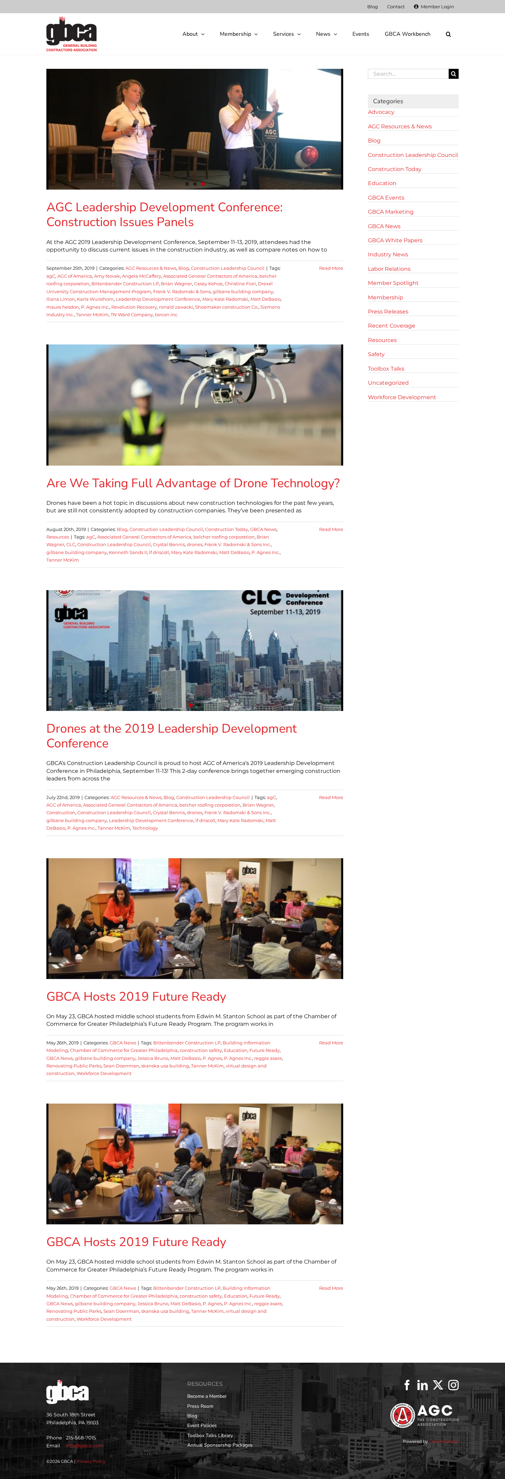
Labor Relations (389, 269)
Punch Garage (444, 1441)
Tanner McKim (92, 314)
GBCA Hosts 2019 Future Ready (136, 996)
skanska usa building (165, 1065)
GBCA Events (386, 197)
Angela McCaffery (141, 276)
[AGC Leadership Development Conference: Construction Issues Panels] (194, 129)
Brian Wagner (176, 283)
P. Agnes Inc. (95, 307)
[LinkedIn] (422, 1385)
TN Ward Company (132, 314)
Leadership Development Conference (158, 299)
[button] (448, 34)
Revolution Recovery (134, 307)
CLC (70, 544)
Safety (376, 354)
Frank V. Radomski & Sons (182, 291)
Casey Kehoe (208, 283)
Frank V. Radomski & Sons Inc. (237, 544)
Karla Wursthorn (95, 299)
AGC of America (74, 276)
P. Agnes (212, 1058)
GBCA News (263, 529)
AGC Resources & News (150, 268)
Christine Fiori (240, 283)
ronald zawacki (176, 307)
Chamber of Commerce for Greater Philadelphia (124, 1050)
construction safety (201, 1050)
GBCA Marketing (391, 212)
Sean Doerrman (121, 1065)
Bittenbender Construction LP (125, 283)
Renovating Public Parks (73, 1065)
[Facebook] (407, 1385)
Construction (60, 812)
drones (194, 544)
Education (235, 1050)
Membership (385, 297)
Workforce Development (104, 1073)
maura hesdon (62, 307)
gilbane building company (243, 291)
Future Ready (264, 1050)
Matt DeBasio (265, 299)
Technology (145, 828)
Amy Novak (107, 276)
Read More (331, 268)
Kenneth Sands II (128, 552)
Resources (57, 537)
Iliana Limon (60, 299)
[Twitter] (438, 1385)
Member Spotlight (393, 283)
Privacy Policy (91, 1461)
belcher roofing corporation (224, 537)
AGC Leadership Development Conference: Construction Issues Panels (164, 215)
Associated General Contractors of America (210, 276)
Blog (183, 268)
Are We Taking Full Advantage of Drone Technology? (193, 483)
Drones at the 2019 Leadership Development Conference (171, 736)
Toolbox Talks (386, 368)
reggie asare (268, 1058)
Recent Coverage (391, 325)
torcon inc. (166, 314)
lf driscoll (159, 552)
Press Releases (388, 311)
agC (50, 276)
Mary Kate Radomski (225, 299)
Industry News (388, 254)
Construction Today (226, 529)
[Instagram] (453, 1385)
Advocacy (381, 112)
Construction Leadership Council (228, 268)
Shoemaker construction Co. (226, 307)
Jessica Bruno (152, 1058)
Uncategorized (388, 383)
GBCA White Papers (395, 240)
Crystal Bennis (169, 544)
